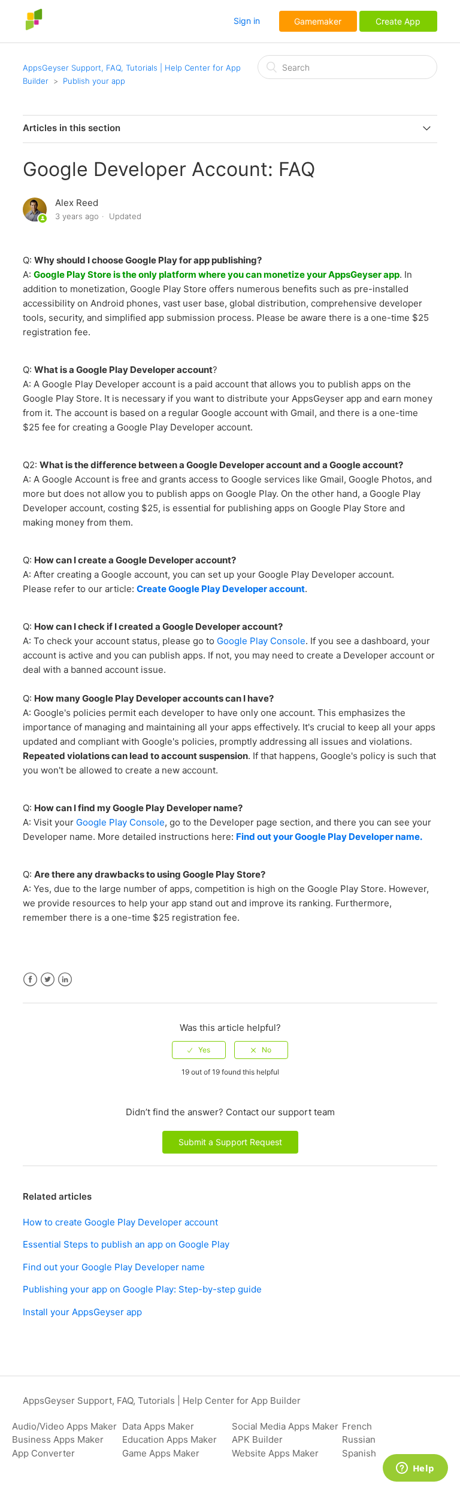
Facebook (30, 979)
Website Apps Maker (275, 1453)
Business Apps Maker (58, 1439)
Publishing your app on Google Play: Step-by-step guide (142, 1289)
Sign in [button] (247, 21)
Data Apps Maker (158, 1426)
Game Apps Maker (160, 1453)
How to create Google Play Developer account (120, 1222)
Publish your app (94, 81)
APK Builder (257, 1439)
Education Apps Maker (169, 1439)
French (357, 1426)
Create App (398, 21)
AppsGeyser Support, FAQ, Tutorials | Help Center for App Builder (162, 1400)
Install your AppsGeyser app (82, 1312)
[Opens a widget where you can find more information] (415, 1469)
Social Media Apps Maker (285, 1426)
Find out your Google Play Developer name (114, 1267)
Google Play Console (261, 641)
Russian (359, 1439)
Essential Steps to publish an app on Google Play (126, 1244)
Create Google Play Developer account (221, 588)
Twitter (47, 979)
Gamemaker (317, 21)
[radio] (199, 1050)
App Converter (43, 1453)
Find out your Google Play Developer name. (329, 836)
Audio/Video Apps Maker (64, 1426)
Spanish (359, 1453)
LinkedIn (65, 979)
